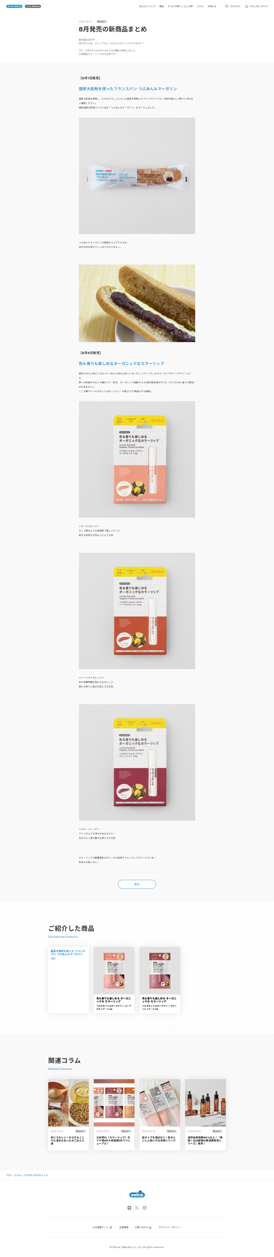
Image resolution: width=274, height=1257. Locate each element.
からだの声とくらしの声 (180, 6)
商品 (161, 6)
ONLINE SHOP (259, 6)
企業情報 (123, 1227)
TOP (8, 1175)
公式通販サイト (100, 1227)
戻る (137, 884)
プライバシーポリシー (170, 1227)
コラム (200, 6)
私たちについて (148, 6)
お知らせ (212, 6)
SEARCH (235, 6)
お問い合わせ (142, 1227)
